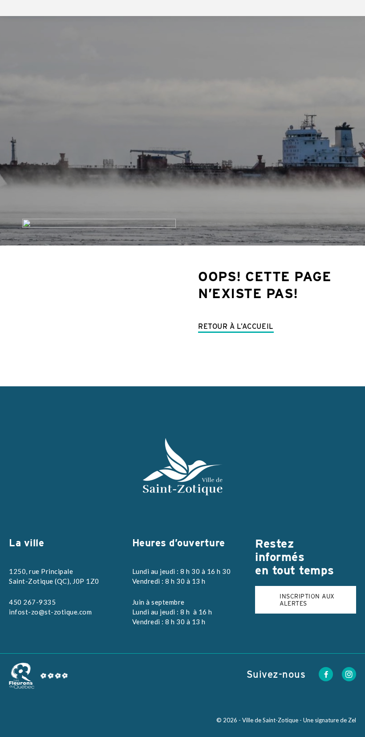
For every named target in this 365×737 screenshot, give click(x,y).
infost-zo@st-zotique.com (50, 612)
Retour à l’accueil (236, 326)
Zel (352, 720)
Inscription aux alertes (307, 600)
